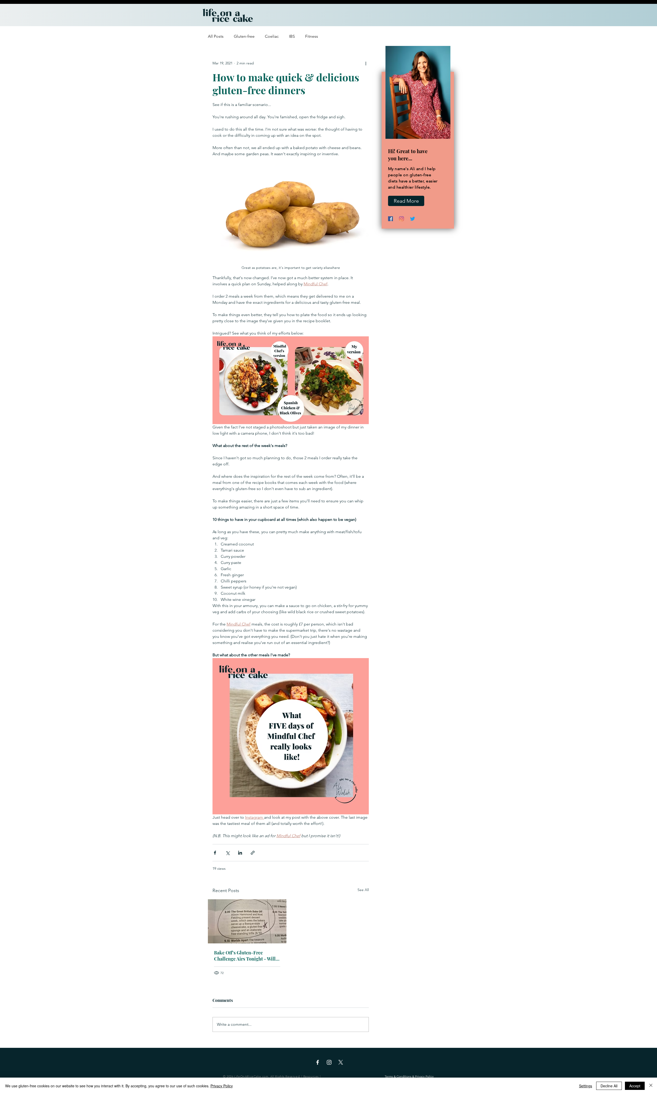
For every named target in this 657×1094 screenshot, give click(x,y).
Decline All (609, 1085)
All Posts (216, 36)
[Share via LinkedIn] (240, 852)
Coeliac (272, 36)
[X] (340, 1062)
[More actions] (366, 63)
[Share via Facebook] (214, 852)
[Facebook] (390, 218)
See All (363, 889)
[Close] (651, 1086)
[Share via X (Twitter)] (227, 852)
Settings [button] (585, 1085)
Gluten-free (244, 36)
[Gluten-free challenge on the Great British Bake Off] (247, 921)
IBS (292, 36)
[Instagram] (401, 218)
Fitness (311, 36)
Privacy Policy (221, 1085)
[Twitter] (412, 218)
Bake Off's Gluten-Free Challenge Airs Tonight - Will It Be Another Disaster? (247, 956)
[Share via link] (252, 852)
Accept (634, 1085)
